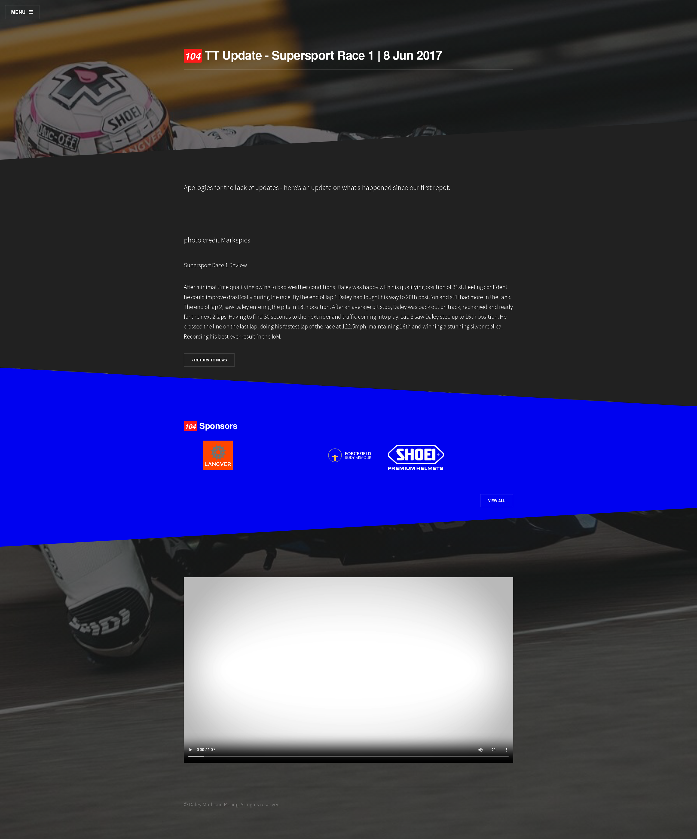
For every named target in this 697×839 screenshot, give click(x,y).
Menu (18, 11)
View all (496, 500)
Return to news (210, 359)
